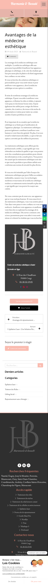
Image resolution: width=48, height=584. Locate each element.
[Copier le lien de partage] (44, 227)
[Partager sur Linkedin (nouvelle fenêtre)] (44, 214)
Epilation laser (10, 384)
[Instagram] (27, 287)
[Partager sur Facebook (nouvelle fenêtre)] (44, 206)
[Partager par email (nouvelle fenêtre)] (44, 222)
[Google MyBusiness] (24, 287)
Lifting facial (9, 394)
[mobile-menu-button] (44, 4)
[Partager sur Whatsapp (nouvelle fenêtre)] (44, 218)
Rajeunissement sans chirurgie (16, 399)
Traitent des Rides (11, 389)
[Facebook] (20, 287)
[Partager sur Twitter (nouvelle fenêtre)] (44, 210)
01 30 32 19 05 (26, 281)
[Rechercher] (40, 365)
